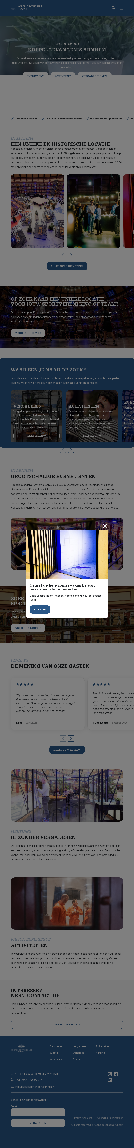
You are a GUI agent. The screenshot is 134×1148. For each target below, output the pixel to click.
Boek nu (40, 609)
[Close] (105, 526)
